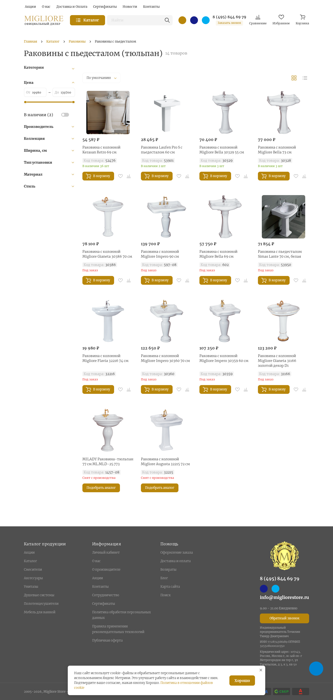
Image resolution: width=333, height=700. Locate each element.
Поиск (165, 595)
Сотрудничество (105, 595)
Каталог (30, 561)
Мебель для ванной (39, 612)
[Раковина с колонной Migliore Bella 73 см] (283, 112)
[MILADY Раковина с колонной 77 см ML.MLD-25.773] (108, 430)
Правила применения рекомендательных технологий (118, 629)
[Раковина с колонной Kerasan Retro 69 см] (108, 112)
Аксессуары (33, 578)
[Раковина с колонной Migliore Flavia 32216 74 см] (108, 321)
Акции (29, 552)
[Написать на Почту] (182, 20)
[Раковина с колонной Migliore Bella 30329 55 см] (225, 112)
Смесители (33, 570)
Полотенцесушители (41, 604)
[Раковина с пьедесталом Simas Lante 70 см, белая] (283, 216)
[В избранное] (120, 176)
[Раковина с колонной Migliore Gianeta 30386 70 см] (108, 216)
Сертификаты (103, 604)
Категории (34, 67)
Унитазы (31, 587)
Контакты (100, 587)
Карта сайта (170, 587)
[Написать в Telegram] (206, 20)
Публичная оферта (107, 640)
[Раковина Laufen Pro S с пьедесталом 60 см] (166, 112)
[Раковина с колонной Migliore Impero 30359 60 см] (225, 321)
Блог (164, 578)
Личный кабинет (106, 552)
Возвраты (168, 570)
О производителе (106, 570)
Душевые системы (39, 595)
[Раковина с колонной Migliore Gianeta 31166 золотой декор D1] (283, 321)
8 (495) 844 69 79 (229, 17)
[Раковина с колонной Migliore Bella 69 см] (225, 216)
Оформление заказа (176, 552)
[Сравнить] (128, 176)
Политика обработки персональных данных (121, 615)
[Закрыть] (260, 670)
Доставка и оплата (175, 561)
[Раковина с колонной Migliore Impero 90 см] (166, 216)
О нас (96, 561)
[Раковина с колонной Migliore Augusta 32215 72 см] (166, 430)
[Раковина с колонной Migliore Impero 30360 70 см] (166, 321)
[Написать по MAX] (194, 20)
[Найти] (167, 20)
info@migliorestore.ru (284, 597)
